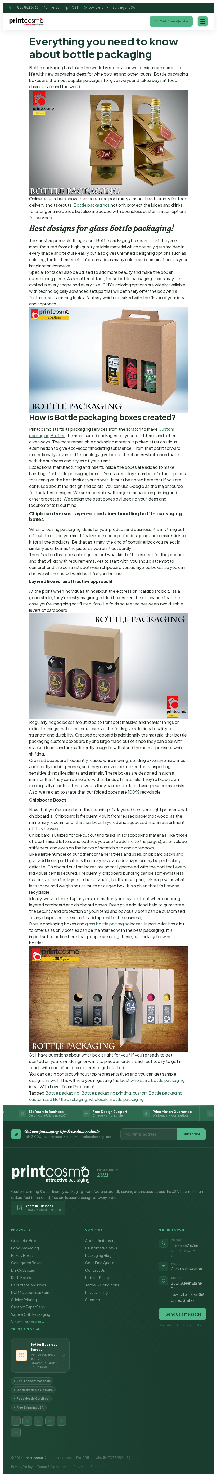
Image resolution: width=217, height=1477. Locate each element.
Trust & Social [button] (25, 1329)
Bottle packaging (62, 1093)
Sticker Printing (24, 1300)
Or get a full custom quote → (182, 1325)
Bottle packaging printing (106, 1093)
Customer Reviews (101, 1248)
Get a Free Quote (99, 1263)
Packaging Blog (98, 1255)
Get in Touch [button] (171, 1229)
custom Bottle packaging (158, 1093)
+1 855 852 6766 (26, 8)
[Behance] (16, 1432)
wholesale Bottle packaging (116, 1099)
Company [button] (94, 1229)
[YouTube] (50, 1421)
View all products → (28, 1321)
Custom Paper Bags (28, 1307)
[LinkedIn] (38, 1421)
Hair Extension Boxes (28, 1285)
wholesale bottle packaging (157, 1080)
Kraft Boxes (21, 1277)
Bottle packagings (92, 205)
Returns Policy (97, 1277)
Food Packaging (25, 1248)
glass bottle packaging (107, 924)
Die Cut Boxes (23, 1270)
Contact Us (95, 1270)
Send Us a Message (184, 1314)
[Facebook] (16, 1421)
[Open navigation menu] (202, 21)
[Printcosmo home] (26, 21)
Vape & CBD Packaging (30, 1314)
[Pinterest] (61, 1421)
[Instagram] (27, 1421)
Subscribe (192, 1134)
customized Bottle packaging (58, 1099)
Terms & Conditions (102, 1285)
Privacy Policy (96, 1292)
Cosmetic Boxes (25, 1240)
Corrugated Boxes (26, 1263)
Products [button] (20, 1229)
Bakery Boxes (22, 1255)
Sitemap (92, 1300)
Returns (79, 1467)
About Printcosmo (101, 1240)
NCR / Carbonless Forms (31, 1292)
